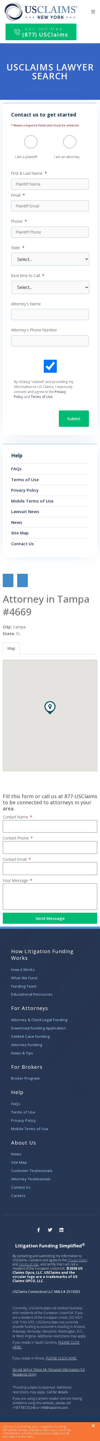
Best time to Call (27, 275)
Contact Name (16, 817)
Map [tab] (11, 648)
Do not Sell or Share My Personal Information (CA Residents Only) (48, 1372)
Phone (19, 221)
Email (18, 195)
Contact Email (15, 859)
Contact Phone (16, 838)
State (17, 247)
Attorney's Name (26, 303)
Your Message (16, 880)
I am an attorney (66, 156)
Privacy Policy (78, 1260)
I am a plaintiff (26, 156)
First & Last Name (29, 173)
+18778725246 (24, 1407)
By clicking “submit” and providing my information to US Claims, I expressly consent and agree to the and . (43, 389)
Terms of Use (41, 396)
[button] (93, 12)
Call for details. (57, 1392)
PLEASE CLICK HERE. (61, 1358)
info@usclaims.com (54, 1407)
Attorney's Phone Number (34, 330)
